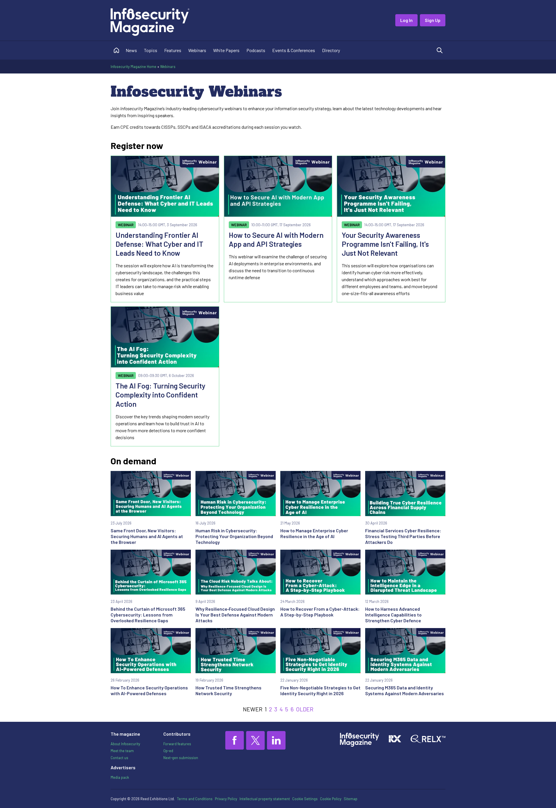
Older (304, 709)
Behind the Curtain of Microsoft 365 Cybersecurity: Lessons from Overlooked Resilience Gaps (148, 614)
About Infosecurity (125, 743)
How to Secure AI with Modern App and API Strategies (276, 239)
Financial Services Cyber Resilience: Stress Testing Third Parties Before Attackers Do (403, 536)
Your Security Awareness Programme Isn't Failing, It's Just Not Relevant (385, 244)
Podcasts (255, 50)
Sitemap (350, 798)
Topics (150, 50)
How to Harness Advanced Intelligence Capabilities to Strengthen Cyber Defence (393, 614)
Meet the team (122, 750)
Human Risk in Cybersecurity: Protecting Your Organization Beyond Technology (234, 536)
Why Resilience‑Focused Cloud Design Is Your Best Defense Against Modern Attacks (235, 614)
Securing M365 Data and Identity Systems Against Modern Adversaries (404, 690)
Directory (331, 50)
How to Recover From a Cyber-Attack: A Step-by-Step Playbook (320, 611)
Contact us (119, 757)
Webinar (125, 224)
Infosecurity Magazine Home (133, 66)
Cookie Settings (305, 798)
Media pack (120, 777)
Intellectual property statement (264, 798)
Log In (406, 20)
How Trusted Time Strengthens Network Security (228, 690)
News (131, 50)
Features (172, 50)
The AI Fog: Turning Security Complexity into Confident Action (160, 394)
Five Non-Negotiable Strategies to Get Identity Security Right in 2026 (320, 690)
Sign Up (432, 20)
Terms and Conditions (195, 798)
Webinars (197, 50)
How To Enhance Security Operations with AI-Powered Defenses (149, 690)
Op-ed (168, 750)
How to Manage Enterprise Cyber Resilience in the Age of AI (314, 533)
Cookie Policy (330, 798)
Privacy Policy (226, 798)
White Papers (226, 50)
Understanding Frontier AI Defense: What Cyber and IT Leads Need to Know (159, 244)
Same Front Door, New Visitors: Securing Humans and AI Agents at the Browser (147, 536)
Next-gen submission (180, 757)
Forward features (177, 743)
